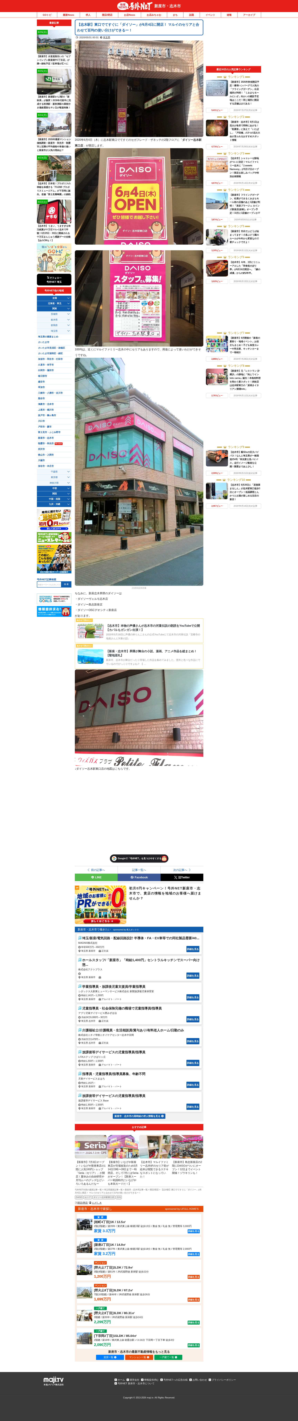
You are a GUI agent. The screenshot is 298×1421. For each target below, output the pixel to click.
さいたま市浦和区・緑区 (50, 353)
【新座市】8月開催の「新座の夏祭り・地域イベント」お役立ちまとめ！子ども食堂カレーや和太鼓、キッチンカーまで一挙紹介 (245, 345)
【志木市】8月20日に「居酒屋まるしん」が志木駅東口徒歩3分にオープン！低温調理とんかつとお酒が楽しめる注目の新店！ (245, 492)
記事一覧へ (139, 869)
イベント (210, 14)
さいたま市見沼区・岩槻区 (51, 348)
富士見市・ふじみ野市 (49, 432)
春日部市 (42, 376)
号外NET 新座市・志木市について (136, 1383)
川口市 (41, 421)
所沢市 (41, 449)
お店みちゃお (154, 14)
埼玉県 (106, 37)
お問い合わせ (199, 1379)
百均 (119, 1197)
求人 (88, 14)
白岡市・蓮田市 (46, 370)
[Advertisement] (233, 42)
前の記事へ (98, 869)
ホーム (121, 1379)
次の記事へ (180, 869)
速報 (229, 14)
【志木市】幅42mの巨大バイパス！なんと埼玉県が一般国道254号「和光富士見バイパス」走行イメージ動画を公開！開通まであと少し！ (244, 459)
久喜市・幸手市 (46, 365)
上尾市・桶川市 (46, 410)
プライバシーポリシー (224, 1379)
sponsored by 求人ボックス (126, 930)
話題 (191, 14)
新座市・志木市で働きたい (94, 929)
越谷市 (41, 382)
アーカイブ (249, 14)
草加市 (41, 387)
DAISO (79, 1197)
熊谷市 (41, 398)
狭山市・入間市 (46, 455)
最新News (68, 14)
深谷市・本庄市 (46, 466)
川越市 (41, 460)
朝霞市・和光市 (50, 443)
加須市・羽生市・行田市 (50, 359)
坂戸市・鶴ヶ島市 (47, 415)
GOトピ (47, 14)
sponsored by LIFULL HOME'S (181, 1208)
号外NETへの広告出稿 (175, 1379)
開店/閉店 (107, 14)
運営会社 (134, 1379)
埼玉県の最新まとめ (48, 336)
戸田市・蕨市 (45, 427)
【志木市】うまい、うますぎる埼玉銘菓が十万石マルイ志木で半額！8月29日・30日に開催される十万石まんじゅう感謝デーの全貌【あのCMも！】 (54, 233)
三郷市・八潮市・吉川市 (50, 393)
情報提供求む (151, 1379)
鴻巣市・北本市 (46, 404)
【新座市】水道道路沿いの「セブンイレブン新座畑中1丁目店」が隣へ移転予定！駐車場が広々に (54, 60)
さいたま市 (43, 342)
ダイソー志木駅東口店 (103, 1197)
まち (175, 14)
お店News (129, 14)
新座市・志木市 (167, 6)
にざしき (97, 1202)
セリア (88, 1197)
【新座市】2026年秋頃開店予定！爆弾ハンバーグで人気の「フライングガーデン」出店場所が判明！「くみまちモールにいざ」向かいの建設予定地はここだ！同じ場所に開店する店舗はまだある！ (244, 93)
